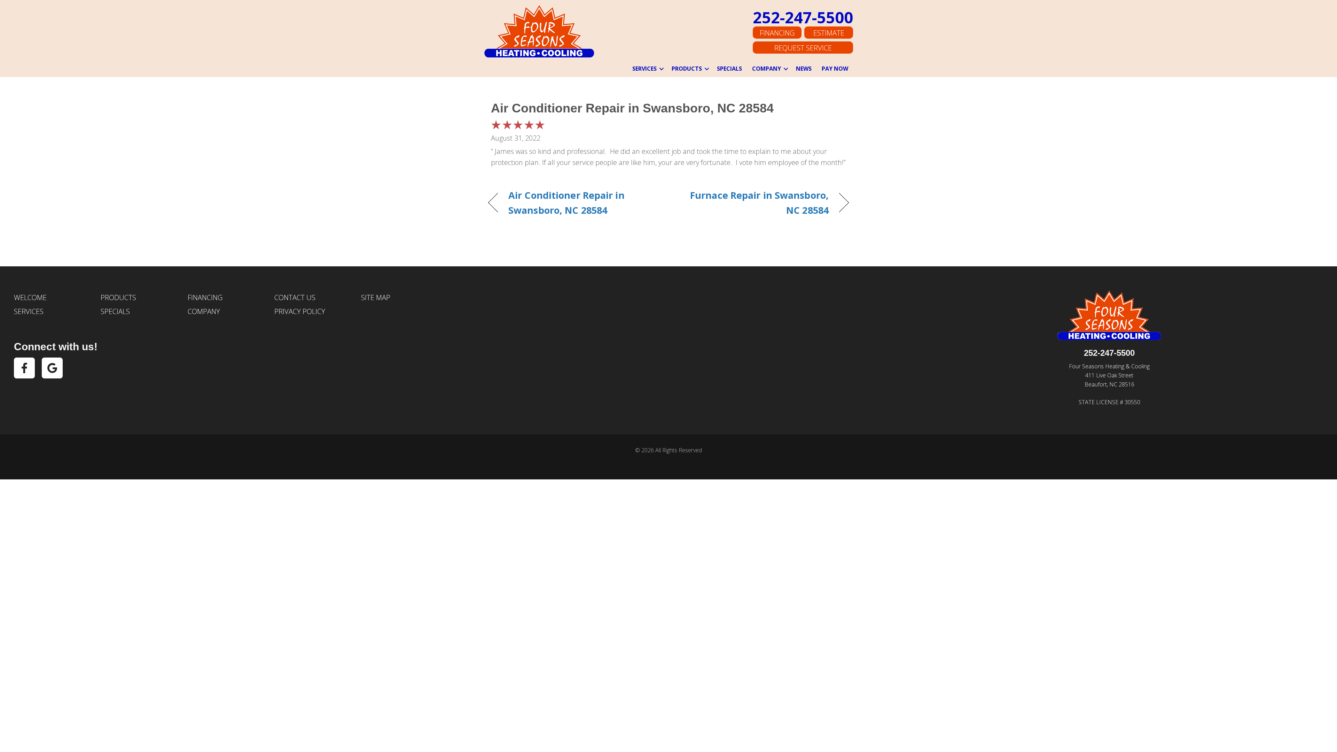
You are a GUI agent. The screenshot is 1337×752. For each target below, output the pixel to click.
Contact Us (294, 297)
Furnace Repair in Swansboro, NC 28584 (754, 203)
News (804, 68)
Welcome (30, 297)
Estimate (828, 33)
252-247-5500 (803, 17)
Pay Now (835, 68)
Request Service (803, 48)
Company (766, 68)
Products (687, 68)
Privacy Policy (299, 311)
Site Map (375, 297)
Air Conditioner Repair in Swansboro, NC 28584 (632, 108)
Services (644, 68)
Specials (729, 68)
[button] (661, 69)
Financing (777, 33)
